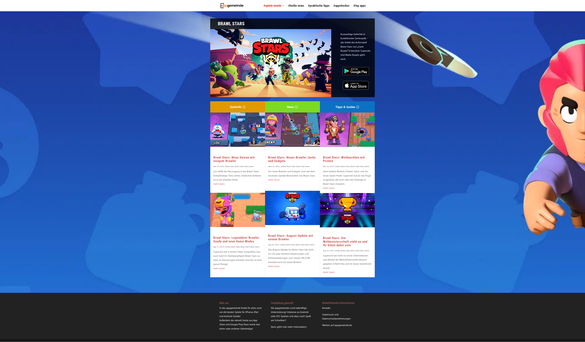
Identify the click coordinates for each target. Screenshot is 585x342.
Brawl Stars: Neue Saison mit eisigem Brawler (234, 159)
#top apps (359, 6)
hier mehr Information (294, 326)
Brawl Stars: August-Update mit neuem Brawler (290, 237)
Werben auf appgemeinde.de (337, 325)
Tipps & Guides (345, 107)
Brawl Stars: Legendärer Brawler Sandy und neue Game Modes (236, 239)
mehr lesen (219, 183)
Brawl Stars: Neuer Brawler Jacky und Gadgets (292, 159)
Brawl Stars (229, 166)
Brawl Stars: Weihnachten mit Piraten (344, 159)
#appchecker (341, 6)
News (290, 107)
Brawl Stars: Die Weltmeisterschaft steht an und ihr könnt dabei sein (345, 241)
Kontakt (326, 307)
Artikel (227, 247)
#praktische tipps (319, 6)
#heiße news (296, 6)
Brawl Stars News (242, 166)
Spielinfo (235, 107)
